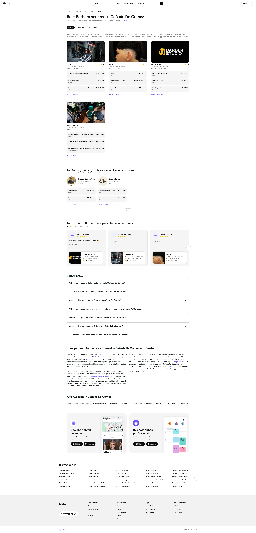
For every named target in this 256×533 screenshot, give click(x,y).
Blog (89, 512)
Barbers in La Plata (64, 486)
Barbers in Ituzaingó (122, 480)
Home (69, 11)
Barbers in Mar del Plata (179, 476)
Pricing (119, 509)
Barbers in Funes (93, 476)
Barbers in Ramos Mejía (153, 483)
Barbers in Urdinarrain (152, 473)
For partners (120, 506)
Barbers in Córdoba (65, 476)
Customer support (93, 509)
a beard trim (109, 376)
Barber (75, 11)
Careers (90, 506)
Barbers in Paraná (177, 486)
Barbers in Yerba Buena (123, 486)
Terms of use (150, 512)
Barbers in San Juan (94, 480)
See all (128, 211)
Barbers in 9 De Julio (152, 470)
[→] (188, 248)
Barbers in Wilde (121, 473)
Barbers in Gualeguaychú (180, 470)
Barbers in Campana (122, 470)
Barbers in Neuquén (94, 473)
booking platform (177, 362)
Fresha (97, 357)
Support (119, 515)
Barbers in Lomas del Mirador (97, 486)
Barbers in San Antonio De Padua (156, 480)
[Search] (161, 3)
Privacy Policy (150, 506)
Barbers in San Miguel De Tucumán (98, 483)
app (95, 381)
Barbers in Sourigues (152, 486)
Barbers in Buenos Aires (66, 473)
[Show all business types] (187, 403)
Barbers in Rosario (64, 470)
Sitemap (90, 515)
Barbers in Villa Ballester (179, 473)
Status (119, 519)
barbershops (90, 359)
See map (124, 21)
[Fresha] (7, 3)
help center (172, 366)
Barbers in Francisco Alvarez (154, 476)
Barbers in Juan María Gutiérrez (181, 480)
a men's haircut (96, 376)
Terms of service (151, 509)
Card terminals (121, 512)
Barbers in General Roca (179, 483)
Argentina (83, 11)
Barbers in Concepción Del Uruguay (70, 483)
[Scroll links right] (196, 478)
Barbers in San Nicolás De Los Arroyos (127, 483)
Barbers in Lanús (93, 470)
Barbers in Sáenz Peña (122, 476)
